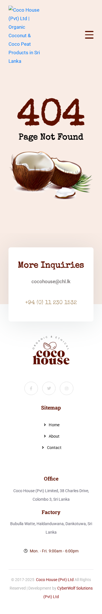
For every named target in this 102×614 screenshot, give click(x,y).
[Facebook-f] (31, 388)
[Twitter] (49, 388)
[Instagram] (66, 388)
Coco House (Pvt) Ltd (55, 579)
